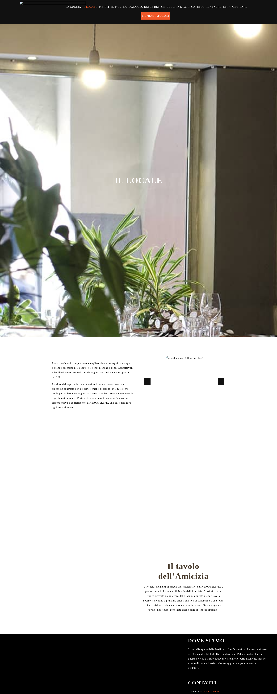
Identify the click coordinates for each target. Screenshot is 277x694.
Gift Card (240, 6)
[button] (147, 381)
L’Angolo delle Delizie (147, 6)
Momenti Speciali (155, 15)
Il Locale (90, 6)
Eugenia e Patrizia (181, 6)
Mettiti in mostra (113, 6)
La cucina (73, 6)
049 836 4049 (210, 691)
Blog (201, 6)
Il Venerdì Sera (218, 6)
